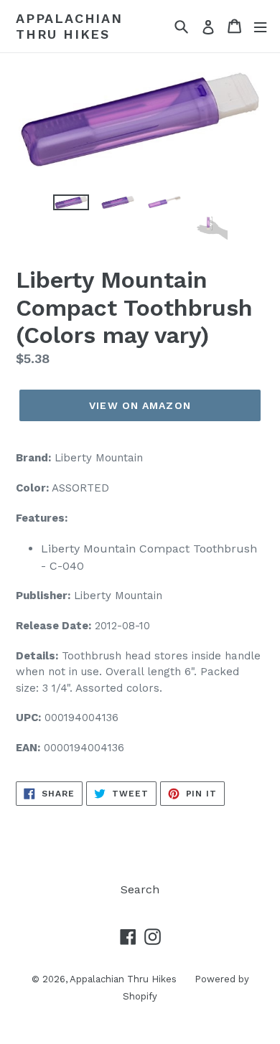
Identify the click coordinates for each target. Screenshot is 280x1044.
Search (140, 889)
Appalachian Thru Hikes (69, 26)
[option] (71, 210)
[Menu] (260, 26)
